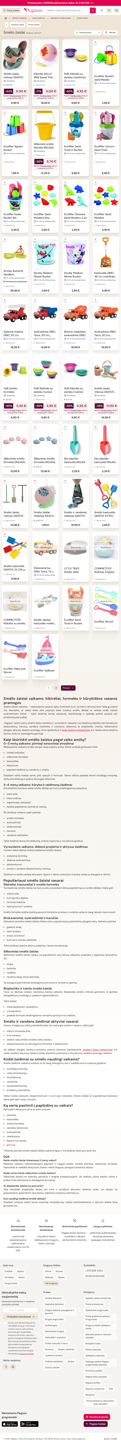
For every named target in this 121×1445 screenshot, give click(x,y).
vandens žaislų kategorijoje (97, 1049)
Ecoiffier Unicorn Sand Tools (104, 148)
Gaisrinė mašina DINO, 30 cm (13, 333)
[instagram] (13, 1367)
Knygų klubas (11, 1283)
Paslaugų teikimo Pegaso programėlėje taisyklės (97, 1363)
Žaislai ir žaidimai (20, 18)
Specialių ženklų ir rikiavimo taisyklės (98, 1336)
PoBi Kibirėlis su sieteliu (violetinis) (75, 75)
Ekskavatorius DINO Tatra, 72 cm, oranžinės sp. (45, 571)
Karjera (20, 1271)
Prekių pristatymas (94, 1304)
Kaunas (59, 1271)
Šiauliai (61, 1277)
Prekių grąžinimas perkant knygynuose (97, 1318)
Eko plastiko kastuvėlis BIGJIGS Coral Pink (105, 462)
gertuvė (11, 1144)
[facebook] (6, 1367)
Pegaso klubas (98, 1423)
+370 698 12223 (94, 1270)
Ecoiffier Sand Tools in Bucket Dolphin (73, 150)
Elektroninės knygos (54, 1331)
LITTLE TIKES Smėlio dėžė (71, 570)
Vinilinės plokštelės (54, 1361)
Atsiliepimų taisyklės (94, 1355)
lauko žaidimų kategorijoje (76, 730)
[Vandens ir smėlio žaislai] (6, 24)
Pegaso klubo (15, 96)
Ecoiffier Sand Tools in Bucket (73, 621)
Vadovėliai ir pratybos (55, 1337)
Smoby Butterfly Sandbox (13, 272)
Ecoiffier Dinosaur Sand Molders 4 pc (75, 216)
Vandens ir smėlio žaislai (61, 18)
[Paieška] (92, 10)
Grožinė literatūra (53, 1298)
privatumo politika (26, 1354)
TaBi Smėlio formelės (10, 390)
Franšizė (8, 1271)
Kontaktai (9, 1277)
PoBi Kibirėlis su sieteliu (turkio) (43, 390)
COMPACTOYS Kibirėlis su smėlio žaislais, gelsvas (14, 623)
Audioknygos (51, 1325)
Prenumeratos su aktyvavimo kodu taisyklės (100, 1402)
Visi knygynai (51, 1283)
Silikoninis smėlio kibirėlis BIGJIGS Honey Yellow (44, 147)
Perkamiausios (85, 32)
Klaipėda (49, 1277)
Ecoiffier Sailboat (44, 670)
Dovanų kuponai (99, 1416)
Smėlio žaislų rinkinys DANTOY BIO (104, 392)
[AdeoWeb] (110, 1439)
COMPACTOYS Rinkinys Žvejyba (104, 570)
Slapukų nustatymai (94, 1388)
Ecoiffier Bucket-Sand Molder (104, 78)
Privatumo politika (93, 1370)
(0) (11, 85)
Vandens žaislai (17, 24)
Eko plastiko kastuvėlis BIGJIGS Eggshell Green (75, 462)
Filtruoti (112, 32)
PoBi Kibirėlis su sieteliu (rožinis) (73, 390)
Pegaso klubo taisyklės (96, 1376)
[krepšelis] (116, 10)
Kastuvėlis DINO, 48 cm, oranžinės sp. (104, 276)
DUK (111, 1388)
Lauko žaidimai (38, 18)
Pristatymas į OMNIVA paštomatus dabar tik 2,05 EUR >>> (61, 2)
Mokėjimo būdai (92, 1343)
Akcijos (71, 1361)
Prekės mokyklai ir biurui (56, 1343)
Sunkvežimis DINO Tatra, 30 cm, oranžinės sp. (105, 335)
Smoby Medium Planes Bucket (43, 274)
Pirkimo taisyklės (93, 1349)
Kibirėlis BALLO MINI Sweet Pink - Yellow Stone (44, 77)
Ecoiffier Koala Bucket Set (12, 216)
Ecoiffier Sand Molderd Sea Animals (42, 217)
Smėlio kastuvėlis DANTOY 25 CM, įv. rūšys (15, 569)
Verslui (21, 1277)
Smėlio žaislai (33, 24)
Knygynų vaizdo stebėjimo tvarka (97, 1327)
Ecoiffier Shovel (103, 621)
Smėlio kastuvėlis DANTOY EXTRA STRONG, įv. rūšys (105, 516)
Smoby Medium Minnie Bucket (73, 274)
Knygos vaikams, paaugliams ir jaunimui (59, 1312)
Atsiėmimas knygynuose (96, 1310)
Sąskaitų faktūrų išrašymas (98, 1298)
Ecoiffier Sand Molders (102, 216)
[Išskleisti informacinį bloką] (101, 10)
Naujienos (90, 1394)
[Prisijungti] (109, 10)
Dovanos (49, 1349)
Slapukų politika (92, 1382)
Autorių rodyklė (52, 1367)
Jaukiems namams (54, 1355)
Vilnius (48, 1271)
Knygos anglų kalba (54, 1319)
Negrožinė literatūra (54, 1304)
